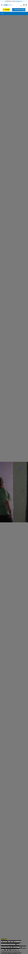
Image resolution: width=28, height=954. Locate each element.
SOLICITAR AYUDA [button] (19, 9)
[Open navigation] (1, 5)
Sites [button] (26, 5)
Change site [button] (18, 1)
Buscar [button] (21, 5)
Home (2, 13)
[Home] (8, 5)
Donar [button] (24, 5)
